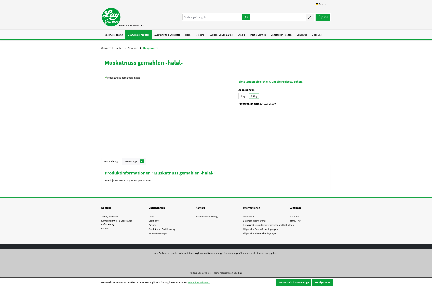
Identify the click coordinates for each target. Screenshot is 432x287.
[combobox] (212, 17)
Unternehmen (156, 207)
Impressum (248, 216)
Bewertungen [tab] (133, 161)
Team (151, 216)
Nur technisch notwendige (293, 282)
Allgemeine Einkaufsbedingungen (260, 233)
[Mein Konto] (310, 17)
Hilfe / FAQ (295, 220)
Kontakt (106, 207)
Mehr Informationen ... (199, 282)
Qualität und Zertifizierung (161, 229)
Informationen (251, 207)
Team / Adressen (109, 216)
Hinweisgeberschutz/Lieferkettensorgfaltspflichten (268, 224)
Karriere (200, 207)
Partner (105, 228)
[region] (168, 112)
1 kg (243, 96)
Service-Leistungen (157, 233)
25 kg (254, 96)
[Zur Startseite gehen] (123, 17)
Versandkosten (207, 253)
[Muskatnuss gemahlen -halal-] (168, 112)
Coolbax (238, 272)
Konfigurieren (323, 282)
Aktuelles (295, 207)
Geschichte (153, 220)
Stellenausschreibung (207, 216)
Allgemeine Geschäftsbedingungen (260, 229)
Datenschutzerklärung (254, 220)
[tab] (110, 161)
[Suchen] (246, 17)
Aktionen (294, 216)
